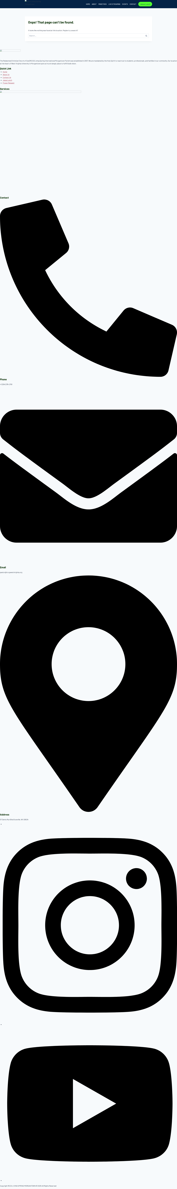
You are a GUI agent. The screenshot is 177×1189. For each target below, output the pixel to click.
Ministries (102, 4)
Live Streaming (114, 4)
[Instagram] (90, 1024)
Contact (133, 4)
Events (125, 4)
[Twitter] (90, 1180)
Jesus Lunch (145, 4)
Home (88, 4)
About (94, 4)
